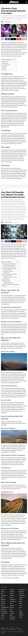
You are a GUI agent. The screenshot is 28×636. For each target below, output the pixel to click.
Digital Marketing (5, 607)
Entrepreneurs (4, 613)
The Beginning (5, 61)
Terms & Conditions (12, 629)
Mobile (11, 611)
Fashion (3, 615)
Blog (7, 628)
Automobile (3, 595)
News (11, 615)
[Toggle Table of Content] (13, 60)
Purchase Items (6, 278)
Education (3, 609)
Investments (13, 601)
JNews (5, 631)
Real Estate (12, 617)
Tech (20, 605)
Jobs (11, 603)
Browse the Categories (7, 275)
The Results (4, 66)
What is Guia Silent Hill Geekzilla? (9, 264)
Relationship (22, 589)
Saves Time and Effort (7, 269)
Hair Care (12, 595)
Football (12, 589)
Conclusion (4, 69)
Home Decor (12, 599)
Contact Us (12, 628)
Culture (2, 605)
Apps (2, 593)
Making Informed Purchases (8, 283)
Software (21, 597)
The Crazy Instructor (6, 64)
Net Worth (12, 613)
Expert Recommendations (8, 271)
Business (3, 601)
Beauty (2, 597)
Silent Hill (24, 531)
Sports (20, 599)
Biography (3, 599)
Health (11, 597)
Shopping (21, 591)
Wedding (21, 613)
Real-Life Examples (6, 280)
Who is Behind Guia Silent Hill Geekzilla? (10, 284)
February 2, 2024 (17, 21)
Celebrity (3, 603)
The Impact (4, 68)
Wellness (21, 615)
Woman (21, 617)
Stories (20, 601)
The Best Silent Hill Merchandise (9, 265)
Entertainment (4, 611)
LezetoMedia (16, 577)
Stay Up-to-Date (6, 272)
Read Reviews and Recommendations (10, 277)
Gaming (5, 5)
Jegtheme (2, 633)
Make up (12, 607)
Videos (20, 611)
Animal (2, 591)
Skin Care (21, 593)
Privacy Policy (3, 629)
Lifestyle (5, 189)
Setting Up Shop (5, 63)
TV (19, 609)
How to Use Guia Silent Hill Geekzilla (9, 274)
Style (20, 603)
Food (2, 619)
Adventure (3, 589)
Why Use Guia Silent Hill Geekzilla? (9, 268)
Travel (20, 607)
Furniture (12, 591)
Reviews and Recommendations (9, 266)
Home (2, 5)
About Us (2, 628)
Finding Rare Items (6, 281)
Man (11, 609)
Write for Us (20, 629)
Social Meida (22, 595)
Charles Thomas (8, 21)
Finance (3, 617)
